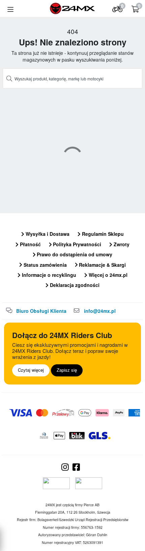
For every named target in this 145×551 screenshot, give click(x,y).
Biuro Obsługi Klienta (41, 310)
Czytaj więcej (31, 370)
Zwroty (120, 244)
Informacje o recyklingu (48, 274)
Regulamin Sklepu (102, 233)
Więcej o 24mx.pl (107, 274)
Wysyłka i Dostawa (46, 233)
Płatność (30, 244)
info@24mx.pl (100, 310)
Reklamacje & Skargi (102, 264)
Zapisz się (67, 370)
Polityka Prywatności (76, 244)
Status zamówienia (44, 264)
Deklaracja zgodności (74, 285)
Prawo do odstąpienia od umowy (73, 254)
